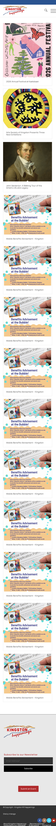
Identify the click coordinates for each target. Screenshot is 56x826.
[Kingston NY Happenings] (24, 11)
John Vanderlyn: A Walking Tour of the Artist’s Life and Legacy (24, 186)
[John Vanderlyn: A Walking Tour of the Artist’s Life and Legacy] (27, 161)
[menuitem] (44, 11)
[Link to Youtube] (53, 820)
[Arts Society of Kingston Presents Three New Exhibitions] (27, 108)
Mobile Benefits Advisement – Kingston (25, 238)
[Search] (44, 11)
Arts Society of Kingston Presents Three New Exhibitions (25, 133)
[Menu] (51, 11)
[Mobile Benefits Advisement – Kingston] (27, 215)
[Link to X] (49, 820)
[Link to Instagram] (44, 820)
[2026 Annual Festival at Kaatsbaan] (27, 50)
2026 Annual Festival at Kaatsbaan (22, 81)
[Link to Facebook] (39, 820)
